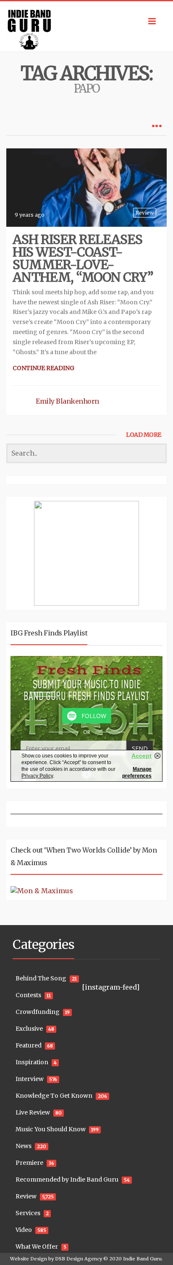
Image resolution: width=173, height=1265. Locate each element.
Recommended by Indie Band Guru (67, 1179)
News (23, 1146)
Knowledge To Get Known (54, 1095)
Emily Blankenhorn (67, 401)
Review (145, 213)
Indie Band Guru (142, 1259)
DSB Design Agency (78, 1259)
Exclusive (29, 1028)
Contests (28, 995)
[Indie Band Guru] (86, 26)
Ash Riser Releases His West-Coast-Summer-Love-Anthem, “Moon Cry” (83, 258)
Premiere (29, 1162)
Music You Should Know (51, 1129)
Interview (30, 1079)
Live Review (33, 1112)
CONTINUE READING (43, 368)
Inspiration (32, 1062)
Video (24, 1230)
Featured (29, 1045)
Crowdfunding (38, 1012)
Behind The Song (41, 978)
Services (28, 1213)
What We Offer (37, 1246)
